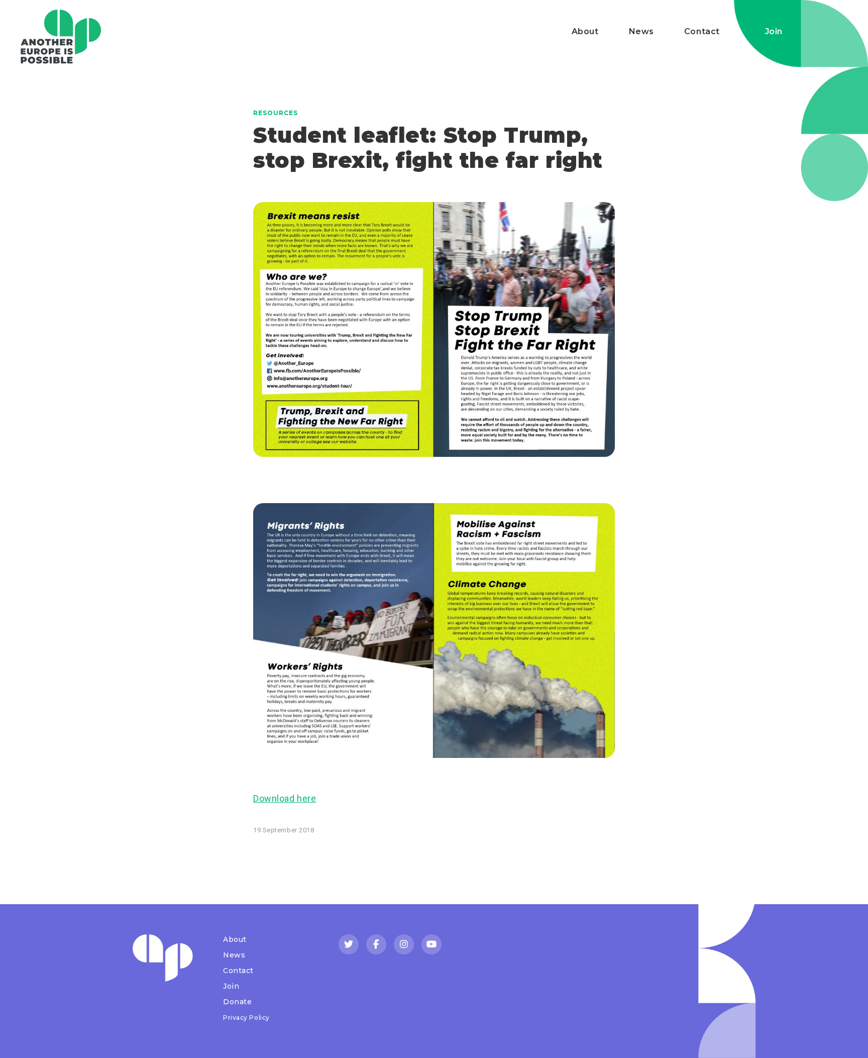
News (641, 31)
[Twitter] (349, 944)
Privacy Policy (246, 1017)
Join (774, 31)
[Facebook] (376, 944)
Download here (284, 798)
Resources (275, 113)
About (585, 31)
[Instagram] (404, 944)
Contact (702, 31)
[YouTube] (431, 944)
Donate (237, 1001)
